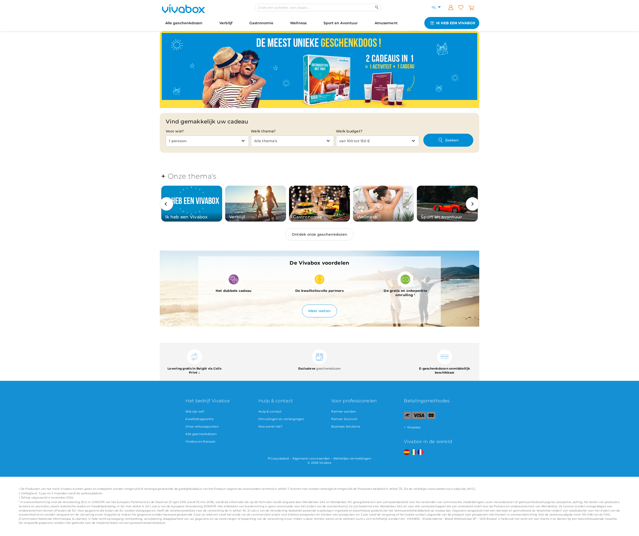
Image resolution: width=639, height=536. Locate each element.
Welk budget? (349, 131)
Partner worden (343, 411)
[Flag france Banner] (420, 452)
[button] (166, 204)
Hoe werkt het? (270, 426)
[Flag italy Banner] (414, 452)
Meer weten (319, 311)
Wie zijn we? (194, 411)
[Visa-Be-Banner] (419, 418)
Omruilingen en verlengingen (281, 419)
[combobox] (207, 141)
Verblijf (225, 23)
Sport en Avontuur (340, 23)
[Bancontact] (407, 418)
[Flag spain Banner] (407, 452)
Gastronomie (261, 23)
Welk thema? (263, 131)
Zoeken (452, 140)
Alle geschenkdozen (184, 23)
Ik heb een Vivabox (455, 23)
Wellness (298, 23)
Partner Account (344, 419)
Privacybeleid (278, 458)
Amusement (386, 23)
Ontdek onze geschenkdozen (319, 234)
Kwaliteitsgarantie (199, 419)
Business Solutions (345, 426)
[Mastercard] (431, 418)
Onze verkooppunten (202, 426)
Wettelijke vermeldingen (352, 458)
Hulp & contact (270, 411)
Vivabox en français (200, 441)
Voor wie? (175, 131)
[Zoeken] (377, 7)
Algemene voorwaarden (311, 458)
